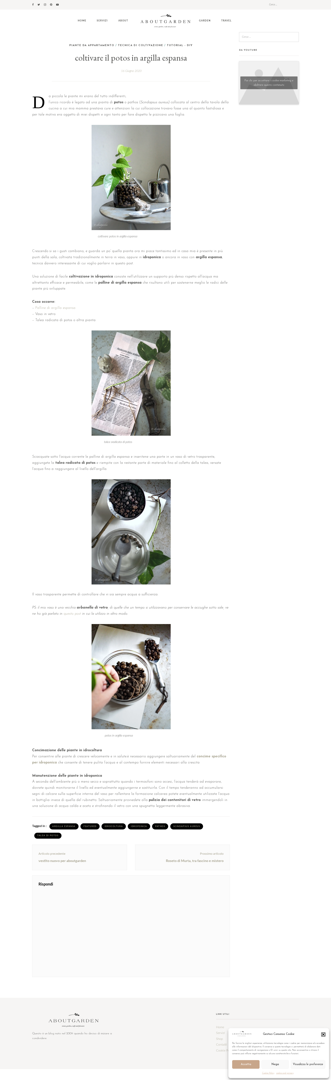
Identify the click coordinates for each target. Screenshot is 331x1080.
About (123, 21)
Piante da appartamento (92, 45)
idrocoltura (114, 826)
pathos (160, 826)
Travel (226, 21)
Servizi (102, 21)
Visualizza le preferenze (308, 1064)
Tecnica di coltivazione (140, 45)
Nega (275, 1064)
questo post (72, 614)
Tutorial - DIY (180, 45)
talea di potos (47, 836)
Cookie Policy (268, 1073)
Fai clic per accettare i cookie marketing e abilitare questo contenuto (269, 82)
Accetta (246, 1064)
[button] (323, 1034)
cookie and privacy (285, 1073)
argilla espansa (63, 826)
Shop (219, 1038)
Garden (205, 21)
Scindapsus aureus (186, 826)
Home (82, 21)
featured (90, 826)
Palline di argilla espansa (55, 308)
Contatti (221, 1044)
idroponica (139, 826)
